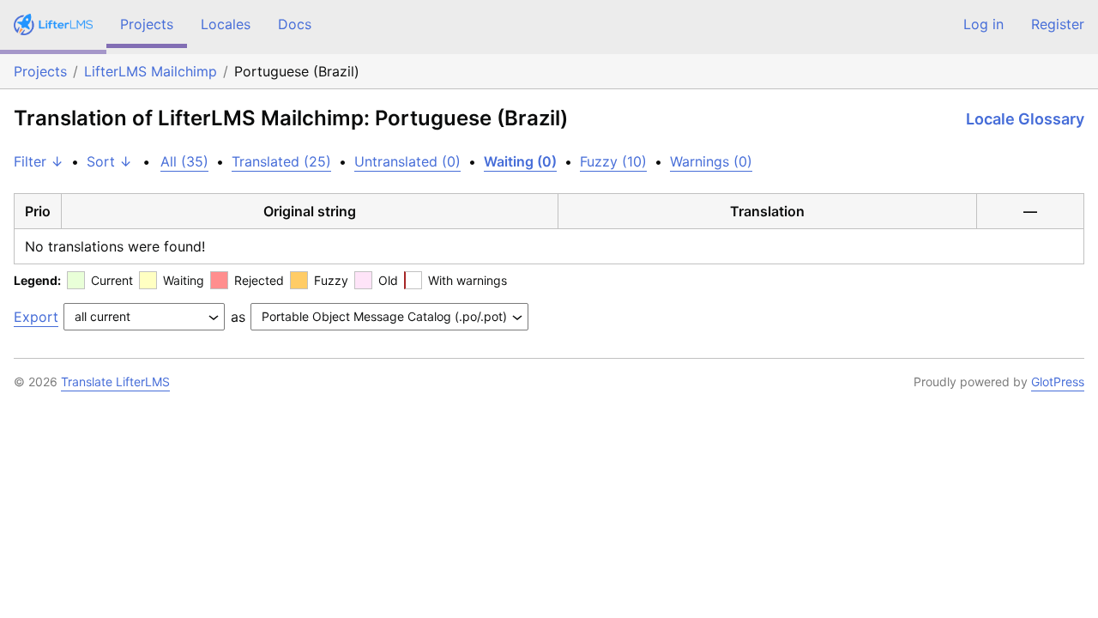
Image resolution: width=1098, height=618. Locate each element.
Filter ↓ (38, 161)
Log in (983, 24)
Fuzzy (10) (613, 161)
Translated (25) (281, 161)
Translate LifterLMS (115, 381)
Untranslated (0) (407, 161)
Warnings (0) (711, 161)
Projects (146, 24)
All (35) (184, 161)
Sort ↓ (109, 161)
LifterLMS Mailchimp (150, 71)
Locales (225, 24)
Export (36, 316)
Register (1057, 24)
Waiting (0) (520, 161)
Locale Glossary (1025, 119)
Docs (294, 24)
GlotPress (1057, 381)
